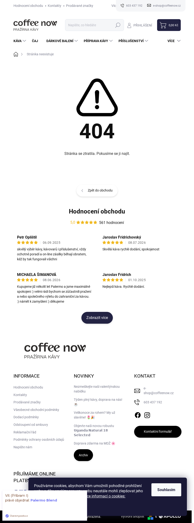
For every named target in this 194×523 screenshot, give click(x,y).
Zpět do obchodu (100, 190)
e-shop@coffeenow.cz (159, 390)
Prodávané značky (79, 6)
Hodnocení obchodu (28, 6)
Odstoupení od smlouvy (30, 425)
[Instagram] (147, 414)
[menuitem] (20, 41)
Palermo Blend (44, 500)
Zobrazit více (97, 317)
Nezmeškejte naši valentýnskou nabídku (97, 389)
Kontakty (54, 6)
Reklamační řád (24, 432)
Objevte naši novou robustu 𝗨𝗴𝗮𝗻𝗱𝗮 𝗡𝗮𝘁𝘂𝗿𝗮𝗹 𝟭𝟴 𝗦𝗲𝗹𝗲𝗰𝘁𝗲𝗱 (94, 430)
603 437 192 (153, 402)
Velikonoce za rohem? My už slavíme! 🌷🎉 (94, 415)
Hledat (118, 25)
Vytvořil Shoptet (132, 516)
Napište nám (22, 447)
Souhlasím (166, 490)
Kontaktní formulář (158, 431)
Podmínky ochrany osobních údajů (38, 439)
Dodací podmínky (26, 417)
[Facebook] (137, 414)
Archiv (83, 455)
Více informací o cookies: (104, 496)
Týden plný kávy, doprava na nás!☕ (98, 402)
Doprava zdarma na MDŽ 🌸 (94, 443)
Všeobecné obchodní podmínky (36, 410)
